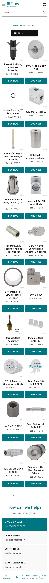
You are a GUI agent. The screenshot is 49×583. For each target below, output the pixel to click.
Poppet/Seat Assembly (13, 339)
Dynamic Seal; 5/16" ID (36, 339)
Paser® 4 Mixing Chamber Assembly (13, 67)
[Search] (44, 13)
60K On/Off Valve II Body (13, 470)
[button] (3, 4)
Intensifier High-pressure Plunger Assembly (13, 156)
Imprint (15, 577)
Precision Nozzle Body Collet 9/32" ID (13, 202)
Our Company (6, 577)
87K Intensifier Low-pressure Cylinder (13, 294)
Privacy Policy (44, 577)
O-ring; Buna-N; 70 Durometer (13, 112)
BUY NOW (13, 81)
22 (35, 495)
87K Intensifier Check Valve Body (13, 382)
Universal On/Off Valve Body (36, 202)
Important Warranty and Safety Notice (30, 577)
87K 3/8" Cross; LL (35, 111)
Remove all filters (24, 25)
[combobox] (24, 12)
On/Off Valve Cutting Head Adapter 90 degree (35, 248)
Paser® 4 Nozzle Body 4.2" (36, 425)
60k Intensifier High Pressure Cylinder (36, 470)
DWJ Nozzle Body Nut (36, 67)
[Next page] (43, 495)
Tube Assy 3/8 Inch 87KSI (36, 382)
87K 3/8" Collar (13, 425)
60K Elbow (36, 294)
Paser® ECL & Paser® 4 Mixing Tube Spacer (13, 248)
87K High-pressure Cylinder (35, 156)
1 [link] (6, 495)
